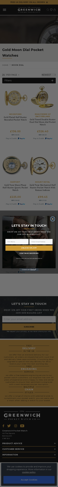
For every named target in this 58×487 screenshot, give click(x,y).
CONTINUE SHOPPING (29, 253)
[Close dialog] (53, 219)
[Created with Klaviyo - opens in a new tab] (29, 269)
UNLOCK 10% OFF (29, 248)
